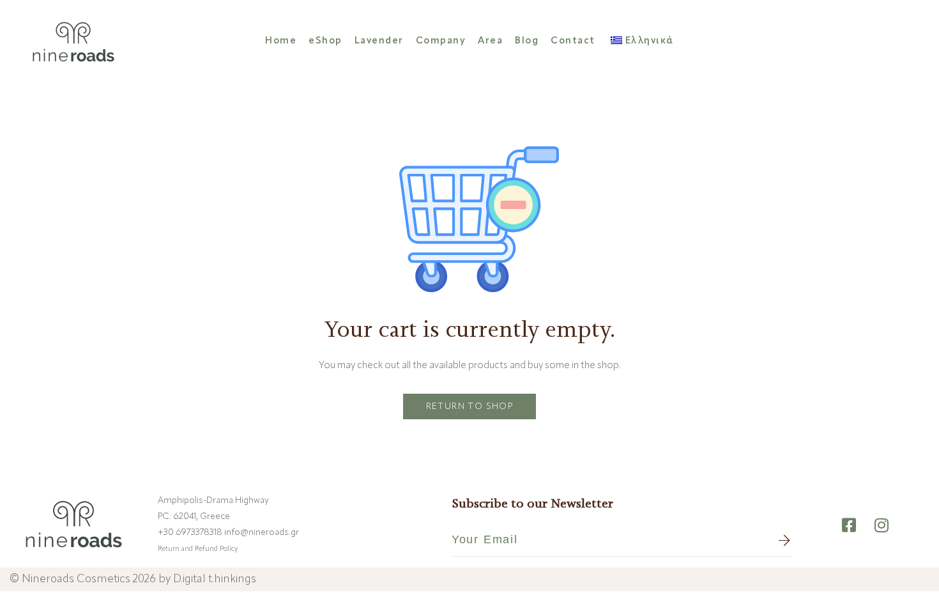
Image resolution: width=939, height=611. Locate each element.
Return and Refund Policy (198, 549)
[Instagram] (881, 525)
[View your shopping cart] (907, 41)
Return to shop (470, 406)
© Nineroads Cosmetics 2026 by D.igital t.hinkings (133, 579)
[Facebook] (849, 525)
